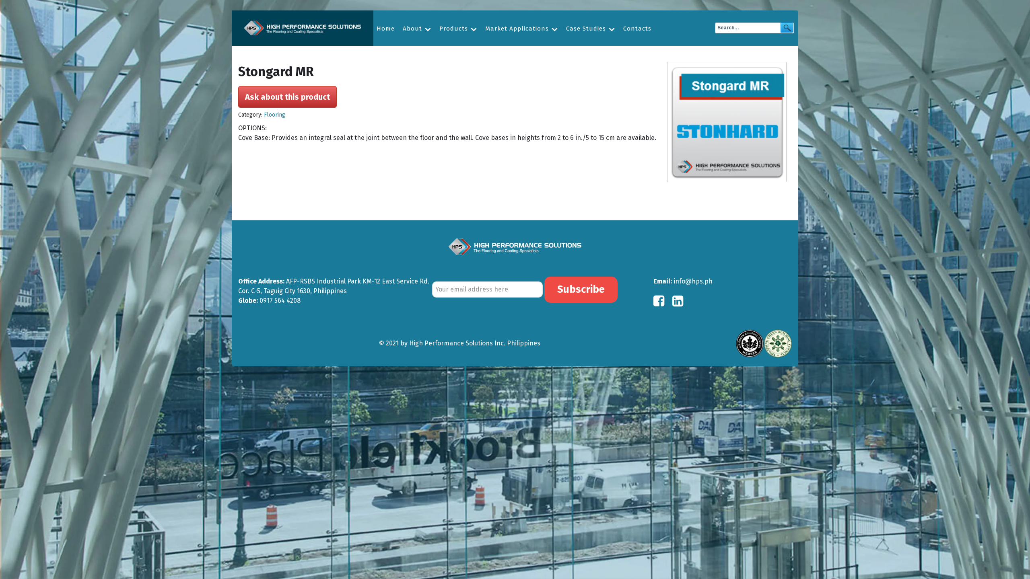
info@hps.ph (693, 281)
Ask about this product (287, 97)
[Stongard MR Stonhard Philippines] (729, 122)
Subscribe (581, 289)
